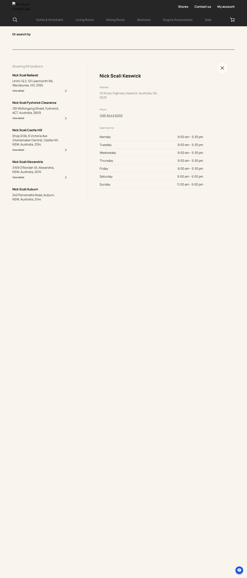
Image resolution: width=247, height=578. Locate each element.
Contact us (203, 6)
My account (226, 6)
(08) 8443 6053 (111, 115)
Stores (183, 6)
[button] (239, 570)
